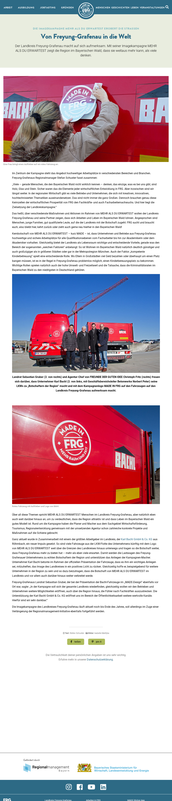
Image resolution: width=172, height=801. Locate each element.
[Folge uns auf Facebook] (80, 787)
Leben (135, 8)
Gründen (67, 8)
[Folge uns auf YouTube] (91, 787)
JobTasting (48, 8)
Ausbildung (26, 8)
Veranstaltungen (152, 8)
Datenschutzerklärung (100, 659)
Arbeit (8, 8)
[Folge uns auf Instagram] (69, 787)
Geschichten (120, 8)
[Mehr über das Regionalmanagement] (86, 766)
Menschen (103, 8)
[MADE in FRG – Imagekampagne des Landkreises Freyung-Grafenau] (86, 10)
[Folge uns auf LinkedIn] (103, 787)
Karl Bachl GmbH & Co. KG (136, 539)
